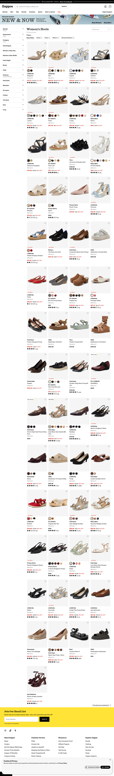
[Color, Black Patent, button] (79, 426)
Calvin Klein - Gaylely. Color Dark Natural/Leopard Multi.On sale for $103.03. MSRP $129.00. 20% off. (37, 374)
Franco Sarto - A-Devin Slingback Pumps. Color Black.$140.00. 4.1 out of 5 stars (58, 556)
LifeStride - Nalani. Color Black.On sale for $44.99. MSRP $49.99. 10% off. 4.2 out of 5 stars (37, 599)
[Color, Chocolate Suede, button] (97, 160)
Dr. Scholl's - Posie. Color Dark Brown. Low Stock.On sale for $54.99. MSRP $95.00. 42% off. (58, 108)
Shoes (38, 38)
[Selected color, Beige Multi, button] (92, 115)
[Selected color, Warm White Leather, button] (92, 160)
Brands (88, 741)
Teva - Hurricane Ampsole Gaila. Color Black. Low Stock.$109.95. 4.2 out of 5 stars (79, 153)
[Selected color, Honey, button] (70, 295)
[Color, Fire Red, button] (31, 250)
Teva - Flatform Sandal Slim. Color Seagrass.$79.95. (79, 330)
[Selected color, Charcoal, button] (49, 295)
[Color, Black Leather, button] (58, 426)
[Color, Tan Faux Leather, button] (82, 70)
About (6, 741)
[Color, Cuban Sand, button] (58, 115)
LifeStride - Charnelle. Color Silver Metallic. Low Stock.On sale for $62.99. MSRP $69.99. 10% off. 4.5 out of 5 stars (58, 599)
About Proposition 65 (38, 753)
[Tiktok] (10, 730)
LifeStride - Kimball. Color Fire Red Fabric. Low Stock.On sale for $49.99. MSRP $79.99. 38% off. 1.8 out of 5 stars (37, 511)
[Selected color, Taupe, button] (49, 160)
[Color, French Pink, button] (76, 563)
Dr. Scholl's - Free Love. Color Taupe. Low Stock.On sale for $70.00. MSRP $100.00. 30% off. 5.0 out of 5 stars (58, 153)
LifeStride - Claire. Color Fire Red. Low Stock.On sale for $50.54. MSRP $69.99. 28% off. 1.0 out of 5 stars (37, 287)
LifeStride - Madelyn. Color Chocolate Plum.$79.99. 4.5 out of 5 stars (79, 420)
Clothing (88, 744)
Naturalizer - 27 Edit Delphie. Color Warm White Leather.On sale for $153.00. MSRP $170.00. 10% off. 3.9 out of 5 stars (101, 153)
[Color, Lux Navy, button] (76, 426)
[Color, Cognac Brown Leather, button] (58, 563)
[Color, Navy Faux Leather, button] (76, 70)
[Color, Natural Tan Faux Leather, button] (31, 160)
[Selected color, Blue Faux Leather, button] (70, 70)
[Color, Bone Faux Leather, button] (85, 115)
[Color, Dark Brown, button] (73, 295)
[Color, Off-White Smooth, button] (55, 381)
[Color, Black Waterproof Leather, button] (31, 426)
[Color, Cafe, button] (94, 115)
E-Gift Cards (62, 753)
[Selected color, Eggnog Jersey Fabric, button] (92, 295)
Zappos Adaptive (91, 756)
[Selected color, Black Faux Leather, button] (70, 115)
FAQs (33, 741)
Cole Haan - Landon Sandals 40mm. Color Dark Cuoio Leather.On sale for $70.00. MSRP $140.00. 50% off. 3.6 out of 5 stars (101, 466)
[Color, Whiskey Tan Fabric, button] (73, 115)
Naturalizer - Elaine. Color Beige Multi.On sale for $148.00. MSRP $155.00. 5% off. (101, 108)
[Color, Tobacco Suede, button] (52, 426)
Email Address (10, 719)
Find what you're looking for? (101, 705)
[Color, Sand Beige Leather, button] (61, 563)
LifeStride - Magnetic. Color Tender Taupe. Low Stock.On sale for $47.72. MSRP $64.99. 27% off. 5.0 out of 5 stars (37, 63)
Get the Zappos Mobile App (13, 747)
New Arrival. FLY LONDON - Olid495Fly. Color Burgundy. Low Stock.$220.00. (101, 374)
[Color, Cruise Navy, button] (73, 473)
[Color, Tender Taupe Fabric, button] (31, 518)
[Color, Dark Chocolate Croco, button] (31, 115)
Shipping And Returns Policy (40, 750)
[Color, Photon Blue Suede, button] (97, 115)
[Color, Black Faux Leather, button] (58, 70)
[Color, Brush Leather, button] (64, 426)
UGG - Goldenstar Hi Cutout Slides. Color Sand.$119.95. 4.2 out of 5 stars (58, 466)
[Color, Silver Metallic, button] (97, 70)
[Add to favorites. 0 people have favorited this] (45, 43)
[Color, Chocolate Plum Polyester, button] (76, 115)
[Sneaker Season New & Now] (57, 19)
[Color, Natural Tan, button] (106, 160)
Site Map (61, 747)
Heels (46, 38)
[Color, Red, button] (55, 563)
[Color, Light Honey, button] (58, 160)
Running (88, 750)
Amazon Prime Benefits (11, 750)
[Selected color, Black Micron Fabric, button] (70, 473)
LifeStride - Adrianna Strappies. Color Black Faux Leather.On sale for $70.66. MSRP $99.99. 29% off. (37, 153)
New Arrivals (90, 747)
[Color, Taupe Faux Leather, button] (37, 115)
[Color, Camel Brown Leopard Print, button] (52, 205)
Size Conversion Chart (65, 741)
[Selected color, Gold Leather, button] (49, 426)
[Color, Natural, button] (52, 518)
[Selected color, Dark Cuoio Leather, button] (92, 473)
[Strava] (15, 730)
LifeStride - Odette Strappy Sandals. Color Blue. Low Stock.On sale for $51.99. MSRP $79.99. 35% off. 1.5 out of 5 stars (37, 242)
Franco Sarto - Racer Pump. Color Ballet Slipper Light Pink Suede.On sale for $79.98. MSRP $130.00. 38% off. (79, 197)
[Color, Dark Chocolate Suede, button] (34, 426)
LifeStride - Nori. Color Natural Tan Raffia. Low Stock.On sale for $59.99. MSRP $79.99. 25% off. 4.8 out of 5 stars (58, 63)
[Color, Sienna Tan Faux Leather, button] (61, 70)
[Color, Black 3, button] (76, 473)
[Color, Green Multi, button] (103, 160)
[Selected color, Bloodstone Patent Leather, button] (28, 426)
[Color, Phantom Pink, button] (100, 115)
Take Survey (62, 750)
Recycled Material (67, 38)
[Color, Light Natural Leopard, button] (52, 70)
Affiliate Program (63, 744)
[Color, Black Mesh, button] (73, 426)
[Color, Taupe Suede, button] (31, 473)
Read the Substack (66, 1)
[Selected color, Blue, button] (28, 250)
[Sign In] (105, 6)
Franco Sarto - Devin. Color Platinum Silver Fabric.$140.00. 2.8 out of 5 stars (58, 197)
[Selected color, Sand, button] (49, 473)
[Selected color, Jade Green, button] (70, 563)
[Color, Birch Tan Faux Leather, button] (94, 518)
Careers (6, 744)
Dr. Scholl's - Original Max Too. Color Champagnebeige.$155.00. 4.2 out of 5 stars (58, 511)
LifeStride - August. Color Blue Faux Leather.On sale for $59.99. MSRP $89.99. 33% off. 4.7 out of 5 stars (79, 63)
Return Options (36, 756)
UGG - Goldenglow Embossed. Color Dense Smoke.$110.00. (101, 642)
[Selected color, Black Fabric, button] (92, 70)
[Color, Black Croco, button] (34, 115)
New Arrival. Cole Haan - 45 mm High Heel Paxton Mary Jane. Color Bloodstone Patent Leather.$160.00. (37, 420)
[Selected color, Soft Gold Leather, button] (70, 518)
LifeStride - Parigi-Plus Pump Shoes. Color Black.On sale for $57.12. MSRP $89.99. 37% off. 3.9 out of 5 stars (79, 599)
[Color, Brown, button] (52, 563)
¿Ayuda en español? (37, 747)
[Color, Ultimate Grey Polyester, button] (79, 115)
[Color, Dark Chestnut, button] (52, 473)
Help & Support (107, 12)
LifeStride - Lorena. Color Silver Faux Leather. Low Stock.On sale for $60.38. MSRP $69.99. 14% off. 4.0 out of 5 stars (37, 108)
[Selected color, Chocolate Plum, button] (70, 426)
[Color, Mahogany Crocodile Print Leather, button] (61, 649)
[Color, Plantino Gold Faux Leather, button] (64, 70)
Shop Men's (107, 22)
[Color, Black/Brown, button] (82, 295)
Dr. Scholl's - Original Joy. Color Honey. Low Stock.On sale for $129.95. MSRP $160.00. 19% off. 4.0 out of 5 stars (79, 287)
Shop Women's (97, 22)
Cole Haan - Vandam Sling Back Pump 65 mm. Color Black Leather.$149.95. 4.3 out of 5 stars (79, 374)
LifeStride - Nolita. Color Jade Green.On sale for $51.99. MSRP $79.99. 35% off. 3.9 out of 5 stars (79, 556)
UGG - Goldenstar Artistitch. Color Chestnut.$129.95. (58, 330)
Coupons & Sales (9, 756)
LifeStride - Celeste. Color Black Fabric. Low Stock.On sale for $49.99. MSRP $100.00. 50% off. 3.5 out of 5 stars (101, 63)
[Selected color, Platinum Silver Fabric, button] (49, 205)
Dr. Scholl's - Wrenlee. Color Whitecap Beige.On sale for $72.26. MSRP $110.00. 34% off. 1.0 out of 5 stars (37, 197)
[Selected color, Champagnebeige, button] (49, 518)
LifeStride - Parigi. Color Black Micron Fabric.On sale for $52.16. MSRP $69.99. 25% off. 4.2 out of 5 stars (79, 466)
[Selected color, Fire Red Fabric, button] (28, 518)
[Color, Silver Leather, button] (55, 426)
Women (55, 38)
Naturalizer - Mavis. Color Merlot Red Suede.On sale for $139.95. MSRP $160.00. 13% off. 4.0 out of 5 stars (37, 466)
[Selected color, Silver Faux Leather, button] (28, 115)
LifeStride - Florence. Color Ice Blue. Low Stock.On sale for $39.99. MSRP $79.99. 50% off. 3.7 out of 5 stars (101, 197)
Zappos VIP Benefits (10, 753)
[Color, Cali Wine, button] (58, 381)
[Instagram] (5, 730)
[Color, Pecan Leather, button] (73, 518)
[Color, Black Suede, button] (34, 473)
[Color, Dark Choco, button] (31, 70)
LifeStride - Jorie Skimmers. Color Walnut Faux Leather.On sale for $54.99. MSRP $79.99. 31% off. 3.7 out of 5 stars (101, 599)
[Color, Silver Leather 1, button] (100, 160)
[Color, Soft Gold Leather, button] (94, 473)
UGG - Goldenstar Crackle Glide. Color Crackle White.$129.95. (101, 242)
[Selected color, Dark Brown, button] (49, 115)
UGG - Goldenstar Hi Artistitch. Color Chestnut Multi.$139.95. (101, 330)
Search (64, 6)
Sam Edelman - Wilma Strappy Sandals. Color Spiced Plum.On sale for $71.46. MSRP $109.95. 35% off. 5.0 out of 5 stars (37, 685)
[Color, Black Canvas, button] (34, 518)
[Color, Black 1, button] (79, 295)
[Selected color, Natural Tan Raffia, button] (49, 70)
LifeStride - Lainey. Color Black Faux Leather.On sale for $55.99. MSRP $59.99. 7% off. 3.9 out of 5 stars (79, 108)
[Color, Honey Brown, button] (31, 205)
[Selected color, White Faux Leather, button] (92, 518)
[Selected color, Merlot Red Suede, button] (28, 473)
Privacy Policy (63, 763)
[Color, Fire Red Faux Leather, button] (82, 115)
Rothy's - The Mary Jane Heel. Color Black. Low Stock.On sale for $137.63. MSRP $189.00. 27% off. (58, 242)
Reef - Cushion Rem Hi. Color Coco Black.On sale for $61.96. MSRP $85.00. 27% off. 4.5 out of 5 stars (79, 642)
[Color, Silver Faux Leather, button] (55, 70)
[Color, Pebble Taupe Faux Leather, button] (39, 115)
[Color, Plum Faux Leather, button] (73, 70)
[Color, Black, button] (55, 115)
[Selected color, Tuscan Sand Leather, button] (49, 649)
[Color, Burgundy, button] (55, 295)
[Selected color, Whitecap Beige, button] (28, 205)
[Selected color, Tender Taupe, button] (28, 70)
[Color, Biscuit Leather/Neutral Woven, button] (61, 426)
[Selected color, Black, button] (49, 563)
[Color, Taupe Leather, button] (94, 160)
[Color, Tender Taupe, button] (94, 70)
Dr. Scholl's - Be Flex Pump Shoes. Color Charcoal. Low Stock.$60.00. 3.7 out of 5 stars (58, 287)
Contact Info (35, 744)
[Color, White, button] (55, 160)
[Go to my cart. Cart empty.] (110, 6)
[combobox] (37, 6)
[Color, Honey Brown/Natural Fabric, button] (52, 115)
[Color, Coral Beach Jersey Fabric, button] (94, 295)
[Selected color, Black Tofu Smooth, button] (49, 381)
